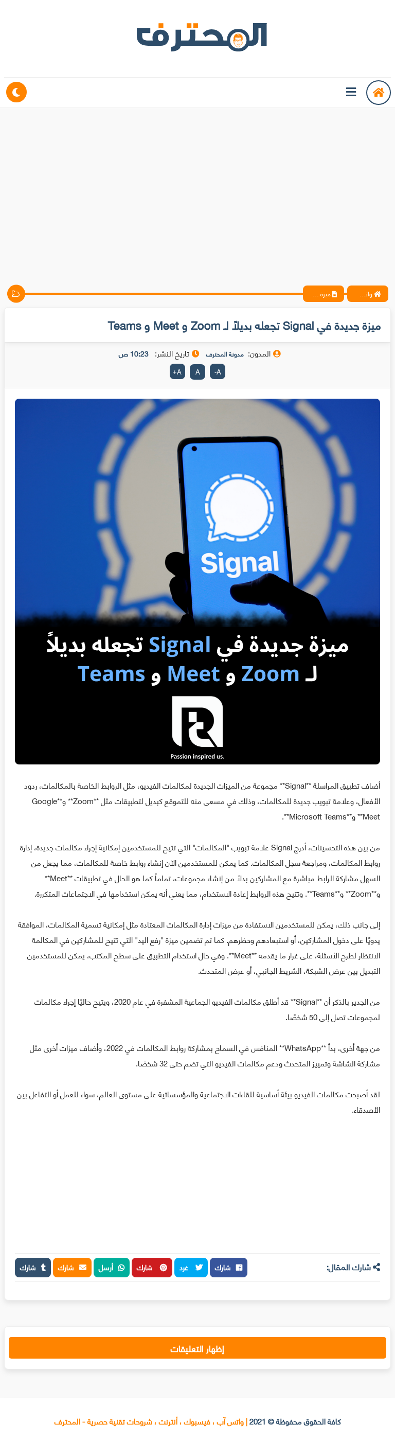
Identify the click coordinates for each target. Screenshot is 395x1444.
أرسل (106, 1267)
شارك (223, 1267)
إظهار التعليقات (197, 1348)
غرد (184, 1267)
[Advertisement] (197, 188)
